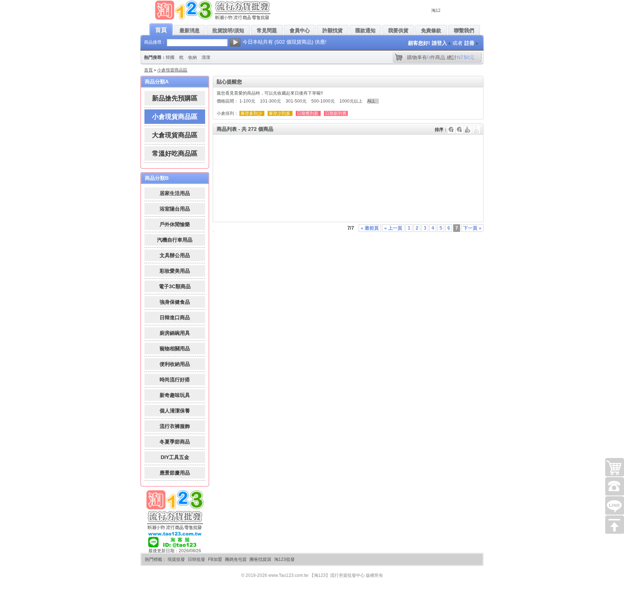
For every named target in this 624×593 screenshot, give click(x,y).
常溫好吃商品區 (175, 153)
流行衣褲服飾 (175, 426)
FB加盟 (215, 559)
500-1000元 (323, 101)
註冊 (469, 43)
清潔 (206, 57)
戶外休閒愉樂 (175, 224)
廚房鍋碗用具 (175, 333)
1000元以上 (351, 101)
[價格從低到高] (476, 126)
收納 (192, 57)
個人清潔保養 (175, 411)
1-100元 (247, 101)
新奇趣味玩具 (175, 395)
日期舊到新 (308, 113)
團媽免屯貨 (236, 559)
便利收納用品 (175, 364)
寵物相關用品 (175, 348)
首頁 (148, 70)
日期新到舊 (336, 113)
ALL (371, 101)
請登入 (439, 43)
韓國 (170, 57)
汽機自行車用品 (174, 240)
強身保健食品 (175, 302)
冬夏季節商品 (175, 442)
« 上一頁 (393, 228)
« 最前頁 (370, 228)
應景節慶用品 (175, 473)
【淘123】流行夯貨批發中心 (337, 575)
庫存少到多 (279, 113)
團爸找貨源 (260, 559)
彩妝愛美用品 (175, 271)
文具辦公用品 (175, 255)
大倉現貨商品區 (175, 135)
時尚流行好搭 (175, 379)
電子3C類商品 (175, 286)
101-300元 (270, 101)
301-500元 (296, 101)
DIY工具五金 (175, 457)
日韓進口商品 (175, 317)
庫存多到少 (251, 113)
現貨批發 (176, 559)
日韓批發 (196, 559)
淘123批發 (284, 559)
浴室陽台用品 (175, 209)
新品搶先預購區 (175, 98)
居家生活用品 (175, 193)
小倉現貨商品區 (172, 70)
